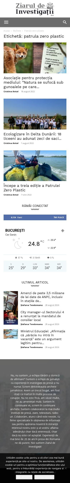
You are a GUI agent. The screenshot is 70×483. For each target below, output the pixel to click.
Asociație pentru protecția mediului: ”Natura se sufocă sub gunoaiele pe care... (33, 82)
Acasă (7, 30)
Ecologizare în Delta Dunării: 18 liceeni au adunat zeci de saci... (32, 136)
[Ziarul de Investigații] (35, 8)
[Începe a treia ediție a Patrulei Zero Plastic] (35, 165)
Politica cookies (44, 477)
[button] (6, 22)
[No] (65, 468)
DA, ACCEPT (24, 477)
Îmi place (59, 217)
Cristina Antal (11, 91)
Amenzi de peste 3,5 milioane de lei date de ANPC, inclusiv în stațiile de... (42, 297)
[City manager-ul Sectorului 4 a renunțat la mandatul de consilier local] (11, 317)
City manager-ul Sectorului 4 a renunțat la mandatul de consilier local (42, 316)
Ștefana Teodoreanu (32, 305)
